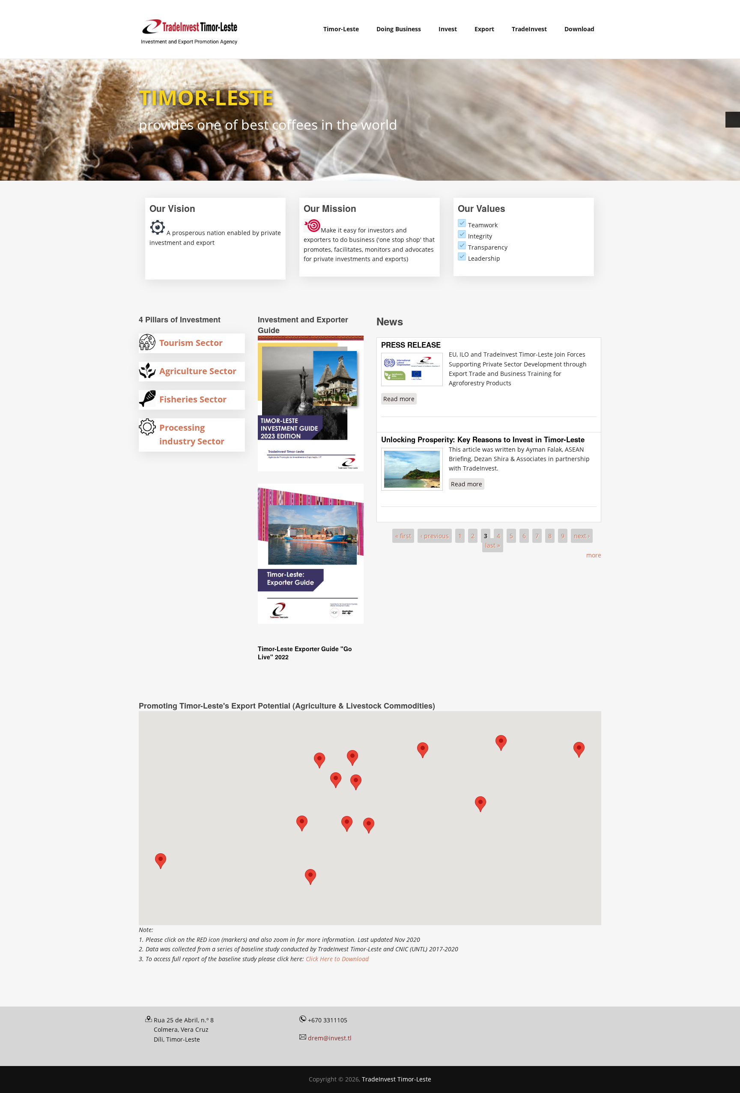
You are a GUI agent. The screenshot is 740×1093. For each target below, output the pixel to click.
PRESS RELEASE (411, 345)
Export (484, 29)
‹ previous (435, 536)
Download (579, 29)
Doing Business (398, 29)
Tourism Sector (191, 342)
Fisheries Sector (193, 399)
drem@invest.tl (330, 1038)
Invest (448, 29)
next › (582, 536)
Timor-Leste (341, 29)
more (593, 555)
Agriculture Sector (197, 371)
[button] (422, 750)
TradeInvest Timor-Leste (396, 1079)
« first (403, 536)
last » (492, 545)
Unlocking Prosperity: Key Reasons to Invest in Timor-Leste (483, 439)
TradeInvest (529, 29)
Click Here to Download (337, 959)
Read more (400, 399)
